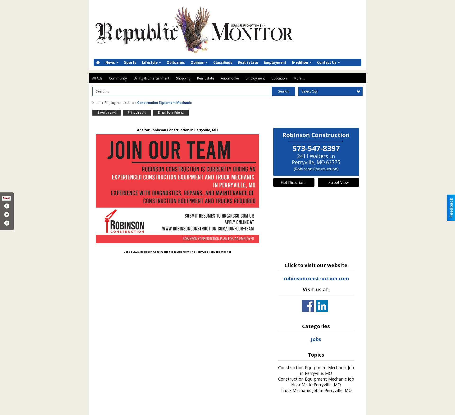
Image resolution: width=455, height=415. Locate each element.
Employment (275, 62)
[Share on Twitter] (7, 214)
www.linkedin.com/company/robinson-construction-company (322, 306)
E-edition (300, 62)
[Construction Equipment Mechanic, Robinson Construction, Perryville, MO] (177, 188)
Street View (338, 182)
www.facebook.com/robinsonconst (308, 306)
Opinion (198, 62)
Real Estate (248, 62)
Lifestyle (150, 62)
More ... (299, 78)
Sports (130, 62)
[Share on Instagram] (7, 223)
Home (96, 103)
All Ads (97, 78)
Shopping (183, 78)
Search (283, 91)
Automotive (230, 78)
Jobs (130, 103)
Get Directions (293, 182)
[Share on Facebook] (7, 206)
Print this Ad (137, 112)
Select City (310, 91)
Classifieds (222, 62)
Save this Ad (106, 112)
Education (279, 78)
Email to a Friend (171, 112)
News (110, 62)
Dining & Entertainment (151, 78)
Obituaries (176, 62)
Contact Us (327, 62)
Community (118, 78)
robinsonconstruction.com (316, 278)
